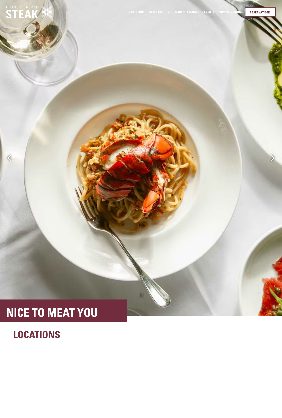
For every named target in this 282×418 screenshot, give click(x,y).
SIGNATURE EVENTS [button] (201, 11)
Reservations (260, 12)
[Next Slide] (272, 209)
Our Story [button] (137, 11)
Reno (179, 11)
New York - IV (160, 11)
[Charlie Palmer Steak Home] (29, 11)
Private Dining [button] (229, 11)
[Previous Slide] (9, 209)
